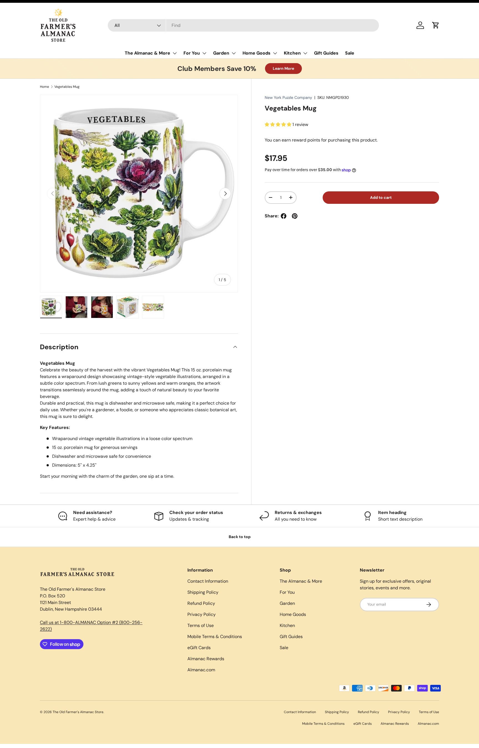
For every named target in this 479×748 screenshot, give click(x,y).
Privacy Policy (201, 614)
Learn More (283, 68)
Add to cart (381, 197)
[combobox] (243, 25)
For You (192, 53)
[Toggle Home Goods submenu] (275, 53)
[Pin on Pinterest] (294, 216)
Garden (221, 53)
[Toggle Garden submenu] (233, 53)
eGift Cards (199, 648)
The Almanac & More (147, 53)
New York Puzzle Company (288, 97)
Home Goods (257, 53)
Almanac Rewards (205, 659)
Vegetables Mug (67, 86)
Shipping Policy (202, 592)
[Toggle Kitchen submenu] (305, 53)
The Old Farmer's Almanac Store (78, 712)
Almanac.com (201, 670)
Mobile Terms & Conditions (214, 636)
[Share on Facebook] (283, 216)
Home (44, 86)
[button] (436, 25)
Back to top (240, 536)
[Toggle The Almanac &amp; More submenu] (174, 53)
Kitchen (292, 53)
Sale (349, 53)
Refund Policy (201, 603)
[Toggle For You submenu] (204, 53)
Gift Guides (326, 53)
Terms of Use (200, 625)
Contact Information (207, 581)
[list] (139, 193)
